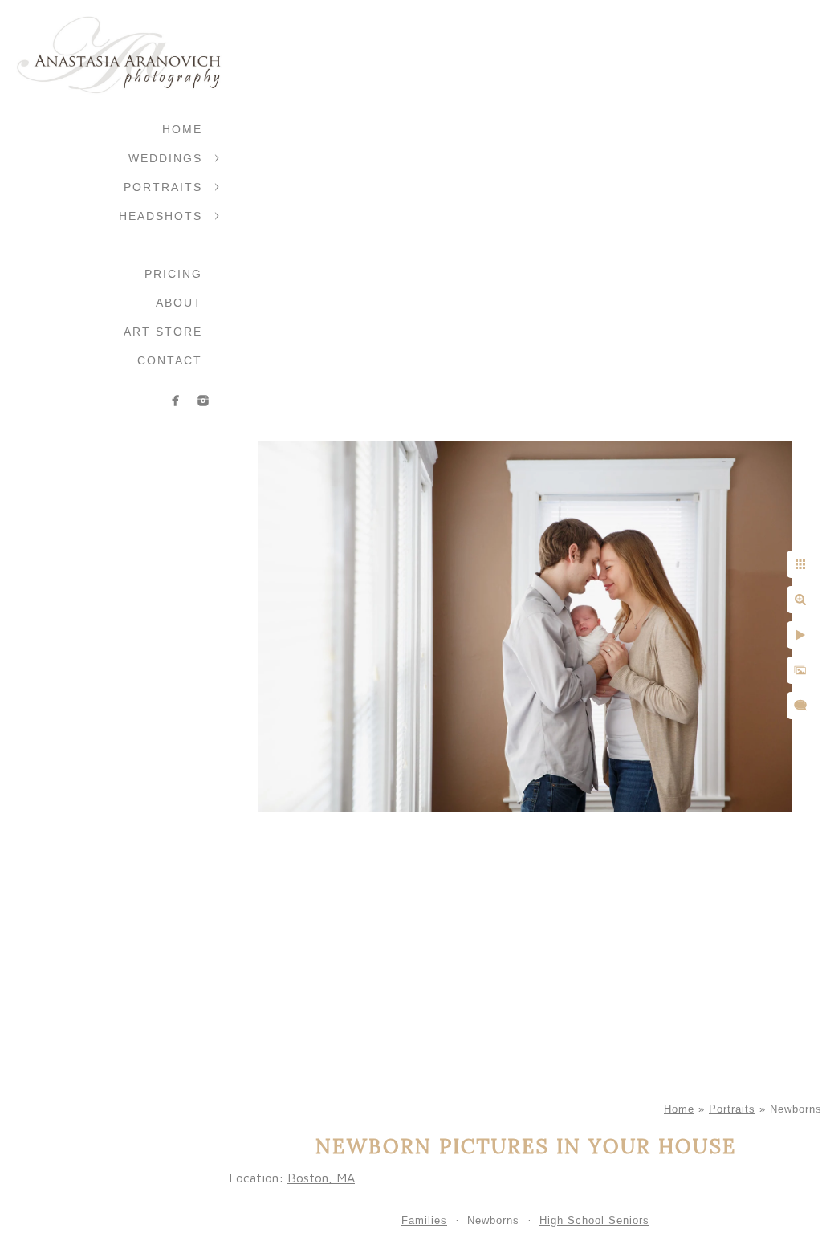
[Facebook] (175, 400)
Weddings (165, 158)
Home (182, 129)
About (179, 302)
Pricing (173, 273)
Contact (169, 360)
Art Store (163, 331)
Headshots (160, 216)
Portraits (163, 187)
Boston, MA (321, 1177)
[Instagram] (203, 400)
